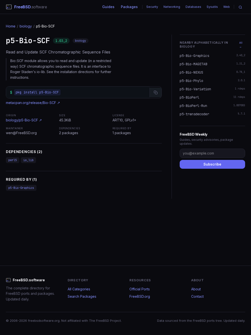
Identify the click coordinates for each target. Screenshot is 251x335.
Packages (129, 7)
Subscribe (212, 164)
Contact (197, 296)
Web (226, 7)
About (196, 289)
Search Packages (82, 296)
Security (152, 7)
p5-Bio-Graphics (21, 188)
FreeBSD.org (139, 296)
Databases (193, 7)
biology (26, 26)
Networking (171, 7)
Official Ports (139, 289)
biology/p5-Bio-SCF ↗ (24, 120)
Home (10, 26)
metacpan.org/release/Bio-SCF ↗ (33, 103)
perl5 (12, 160)
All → (240, 44)
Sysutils (212, 7)
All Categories (79, 289)
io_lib (28, 160)
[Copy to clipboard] (156, 92)
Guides (108, 7)
